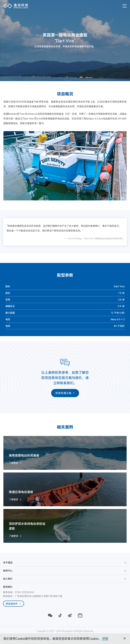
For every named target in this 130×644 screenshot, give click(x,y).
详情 (105, 639)
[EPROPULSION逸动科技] (15, 6)
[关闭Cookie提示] (125, 638)
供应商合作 (12, 603)
